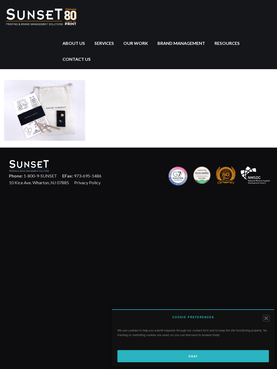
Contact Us (76, 59)
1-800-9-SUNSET (33, 175)
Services (104, 43)
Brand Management (181, 43)
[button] (266, 318)
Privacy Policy (87, 182)
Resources (227, 43)
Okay (193, 356)
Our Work (135, 43)
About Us (73, 43)
